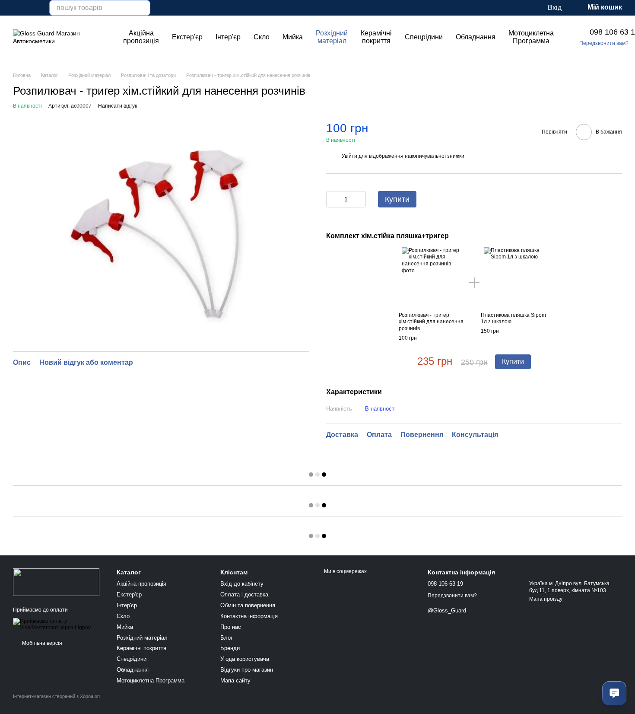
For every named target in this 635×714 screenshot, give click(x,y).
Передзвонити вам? (604, 43)
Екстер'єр (187, 37)
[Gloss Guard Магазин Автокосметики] (56, 582)
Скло (262, 37)
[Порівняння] (522, 7)
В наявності (380, 408)
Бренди (230, 648)
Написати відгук (117, 106)
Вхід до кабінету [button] (242, 583)
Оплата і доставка (244, 594)
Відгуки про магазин (246, 669)
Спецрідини (424, 37)
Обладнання (475, 37)
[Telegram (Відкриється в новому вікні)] (37, 7)
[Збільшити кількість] (359, 199)
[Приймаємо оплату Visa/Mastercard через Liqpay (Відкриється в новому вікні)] (58, 624)
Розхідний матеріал (332, 37)
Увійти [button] (349, 156)
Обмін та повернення (247, 605)
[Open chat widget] (614, 693)
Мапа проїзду (545, 599)
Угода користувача (244, 659)
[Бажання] (505, 7)
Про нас (230, 627)
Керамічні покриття (376, 37)
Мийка (293, 37)
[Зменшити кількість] (333, 199)
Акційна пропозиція (141, 37)
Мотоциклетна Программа (531, 37)
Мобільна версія (41, 643)
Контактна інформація (249, 616)
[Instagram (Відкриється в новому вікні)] (16, 7)
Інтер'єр (228, 37)
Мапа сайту (235, 680)
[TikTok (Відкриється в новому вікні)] (26, 7)
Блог (226, 637)
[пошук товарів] (142, 8)
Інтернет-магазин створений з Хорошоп (56, 696)
